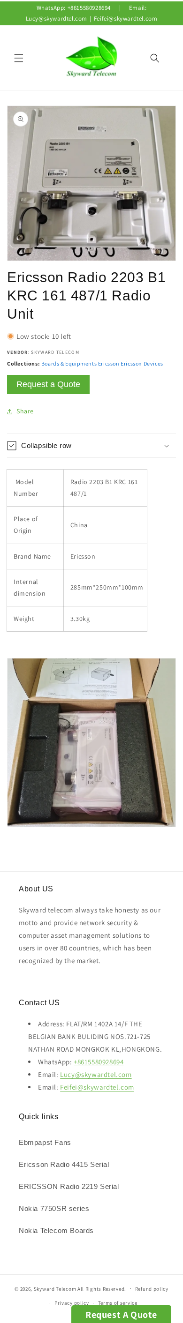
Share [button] (25, 411)
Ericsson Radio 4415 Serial (64, 1164)
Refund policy (151, 1289)
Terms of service (117, 1303)
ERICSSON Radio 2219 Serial (69, 1186)
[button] (18, 58)
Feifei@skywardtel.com (126, 18)
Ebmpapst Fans (45, 1142)
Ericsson (109, 363)
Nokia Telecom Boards (56, 1230)
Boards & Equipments (69, 363)
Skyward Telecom (55, 1288)
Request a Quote (48, 384)
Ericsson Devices (142, 363)
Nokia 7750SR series (54, 1208)
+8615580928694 (89, 8)
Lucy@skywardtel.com (56, 18)
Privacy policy (71, 1303)
